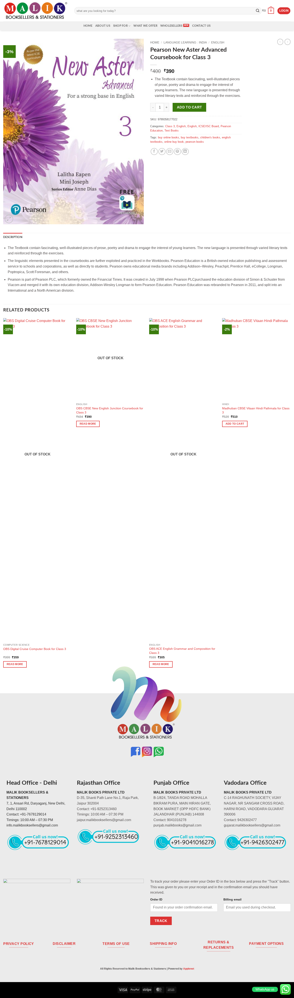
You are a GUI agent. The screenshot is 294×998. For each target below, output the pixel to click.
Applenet (188, 968)
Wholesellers (171, 26)
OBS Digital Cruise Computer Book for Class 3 (34, 649)
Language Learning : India (185, 42)
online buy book (174, 141)
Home (88, 26)
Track (161, 921)
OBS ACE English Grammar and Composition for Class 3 (182, 651)
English (217, 42)
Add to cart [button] (235, 423)
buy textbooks (189, 137)
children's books (210, 137)
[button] (268, 11)
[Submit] (257, 10)
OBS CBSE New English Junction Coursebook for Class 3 (109, 410)
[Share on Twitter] (162, 151)
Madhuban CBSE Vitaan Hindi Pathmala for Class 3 (255, 410)
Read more (15, 664)
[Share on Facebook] (154, 151)
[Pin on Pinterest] (177, 151)
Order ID (156, 899)
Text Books (171, 130)
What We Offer (145, 26)
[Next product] (280, 42)
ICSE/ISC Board (208, 126)
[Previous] (3, 497)
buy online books (168, 137)
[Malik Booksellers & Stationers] (35, 10)
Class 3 (170, 126)
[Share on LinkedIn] (185, 151)
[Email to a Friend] (169, 151)
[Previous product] (288, 42)
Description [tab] (12, 237)
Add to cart (189, 107)
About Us (102, 26)
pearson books (195, 141)
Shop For (120, 26)
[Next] (290, 497)
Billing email (232, 899)
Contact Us (201, 26)
